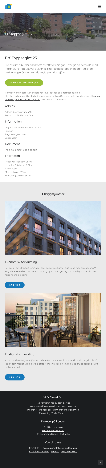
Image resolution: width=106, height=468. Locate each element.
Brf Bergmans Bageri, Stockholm (53, 434)
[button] (99, 6)
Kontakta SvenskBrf (39, 451)
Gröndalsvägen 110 (22, 112)
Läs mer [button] (14, 285)
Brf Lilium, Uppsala (53, 427)
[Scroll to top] (100, 462)
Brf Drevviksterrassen (53, 430)
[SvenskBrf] (8, 6)
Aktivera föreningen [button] (24, 82)
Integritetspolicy (69, 451)
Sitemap (55, 451)
